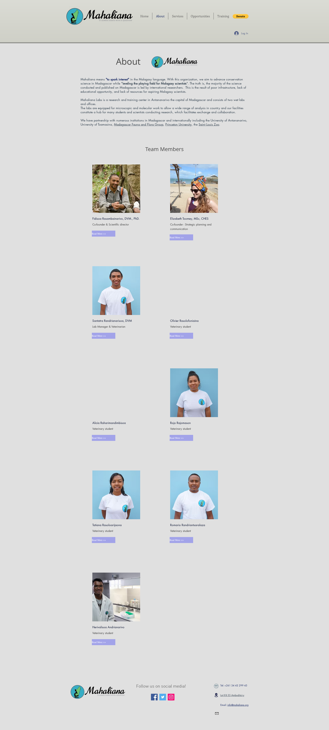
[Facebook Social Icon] (154, 697)
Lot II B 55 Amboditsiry (232, 695)
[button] (240, 16)
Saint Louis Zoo (209, 124)
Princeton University (178, 124)
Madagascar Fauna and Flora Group (138, 124)
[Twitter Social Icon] (162, 697)
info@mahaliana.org (237, 705)
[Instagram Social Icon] (171, 697)
